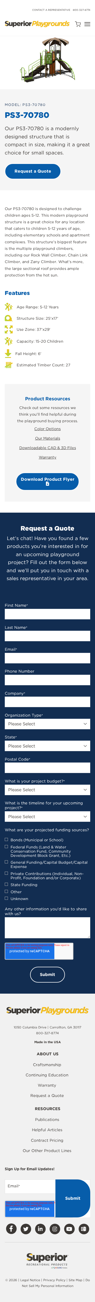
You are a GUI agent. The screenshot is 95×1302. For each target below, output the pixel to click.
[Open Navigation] (87, 24)
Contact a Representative (51, 9)
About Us (48, 1054)
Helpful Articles (47, 1130)
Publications (47, 1119)
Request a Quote (47, 1095)
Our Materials (47, 438)
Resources (47, 1109)
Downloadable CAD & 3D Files (47, 447)
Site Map (76, 1280)
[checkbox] (47, 869)
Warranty (47, 457)
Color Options (47, 428)
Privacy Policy (54, 1280)
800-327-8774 (81, 9)
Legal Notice (30, 1280)
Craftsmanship (47, 1064)
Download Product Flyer (47, 479)
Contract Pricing (47, 1140)
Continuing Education (47, 1075)
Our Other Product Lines (47, 1150)
